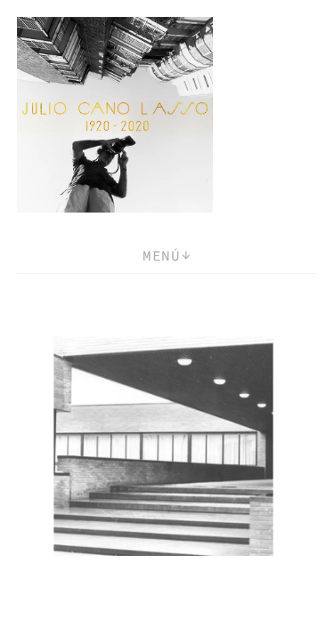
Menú (161, 255)
